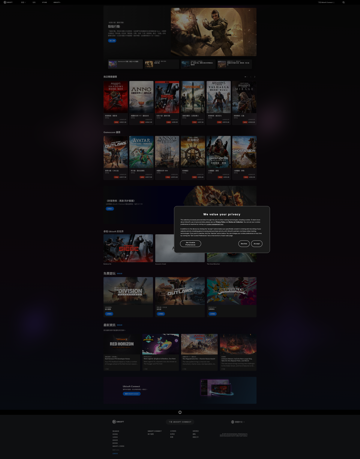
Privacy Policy (220, 222)
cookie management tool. (215, 224)
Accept (257, 243)
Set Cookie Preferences (191, 244)
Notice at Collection (236, 222)
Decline (244, 243)
